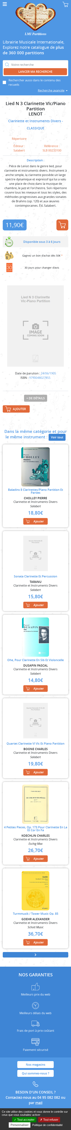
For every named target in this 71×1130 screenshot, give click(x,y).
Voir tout (57, 437)
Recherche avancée (51, 90)
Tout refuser (50, 1119)
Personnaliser (20, 1125)
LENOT (36, 114)
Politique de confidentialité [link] (47, 1125)
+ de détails (35, 398)
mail (38, 1102)
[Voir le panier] (65, 4)
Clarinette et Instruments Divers (35, 121)
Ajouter (62, 224)
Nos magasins (35, 1065)
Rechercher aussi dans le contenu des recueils (35, 82)
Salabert (19, 150)
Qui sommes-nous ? (35, 1073)
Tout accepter (25, 1119)
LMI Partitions (35, 34)
